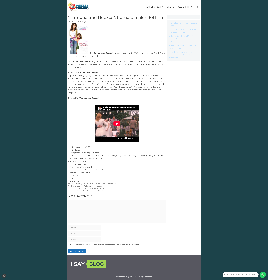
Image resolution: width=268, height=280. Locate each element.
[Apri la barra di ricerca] (197, 7)
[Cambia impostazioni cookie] (4, 276)
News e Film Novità (154, 7)
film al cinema (75, 186)
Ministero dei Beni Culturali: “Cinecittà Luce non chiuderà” (90, 188)
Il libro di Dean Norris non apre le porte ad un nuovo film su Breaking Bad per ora (182, 55)
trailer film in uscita (95, 186)
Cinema (170, 7)
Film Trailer (84, 186)
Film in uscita (86, 184)
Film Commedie (75, 184)
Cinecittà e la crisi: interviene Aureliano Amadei (86, 191)
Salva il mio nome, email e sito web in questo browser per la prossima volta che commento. (105, 244)
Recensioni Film (185, 7)
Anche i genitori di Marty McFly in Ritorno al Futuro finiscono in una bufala (181, 39)
